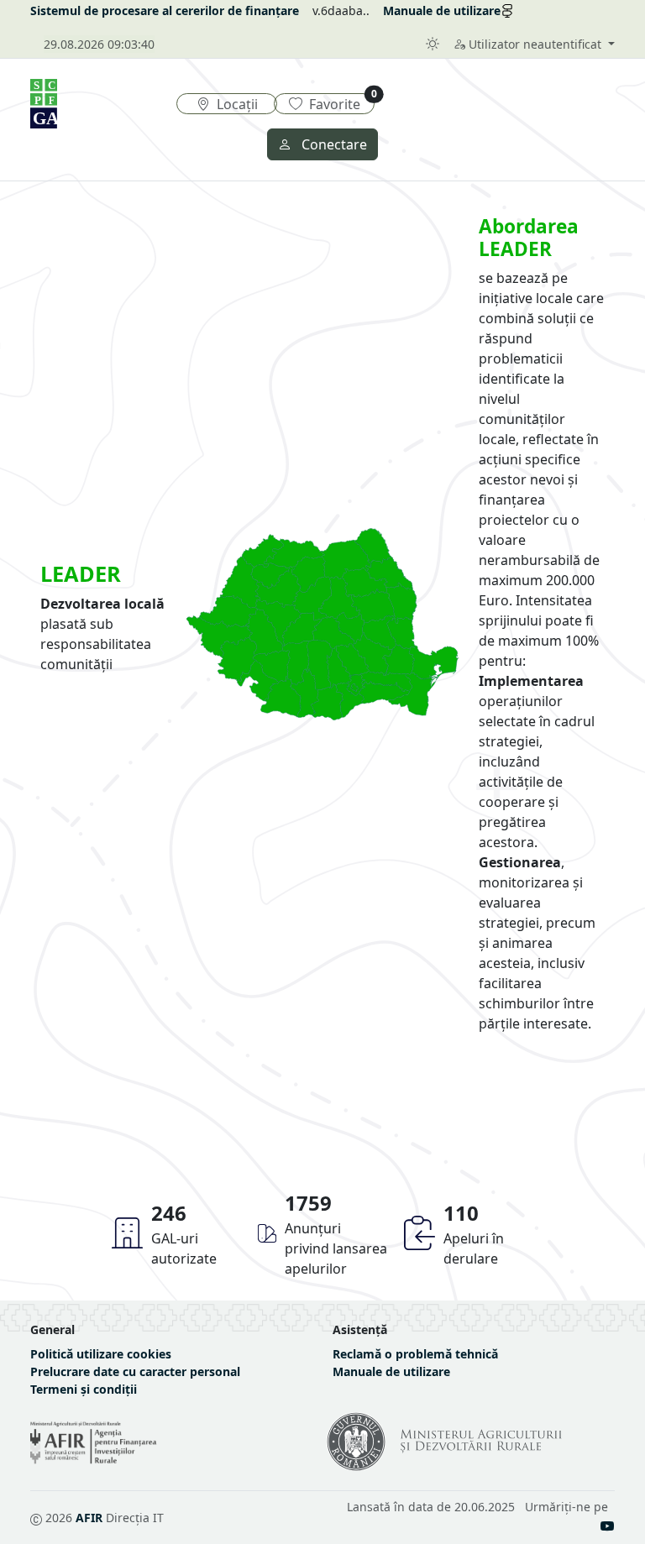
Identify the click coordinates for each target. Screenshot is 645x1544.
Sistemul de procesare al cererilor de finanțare (164, 10)
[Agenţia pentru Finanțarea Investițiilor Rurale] (94, 1442)
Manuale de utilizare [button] (391, 1371)
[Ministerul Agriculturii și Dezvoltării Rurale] (451, 1467)
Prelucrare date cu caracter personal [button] (135, 1371)
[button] (534, 44)
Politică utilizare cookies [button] (100, 1354)
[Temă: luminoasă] (432, 44)
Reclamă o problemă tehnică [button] (415, 1354)
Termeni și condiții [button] (83, 1389)
